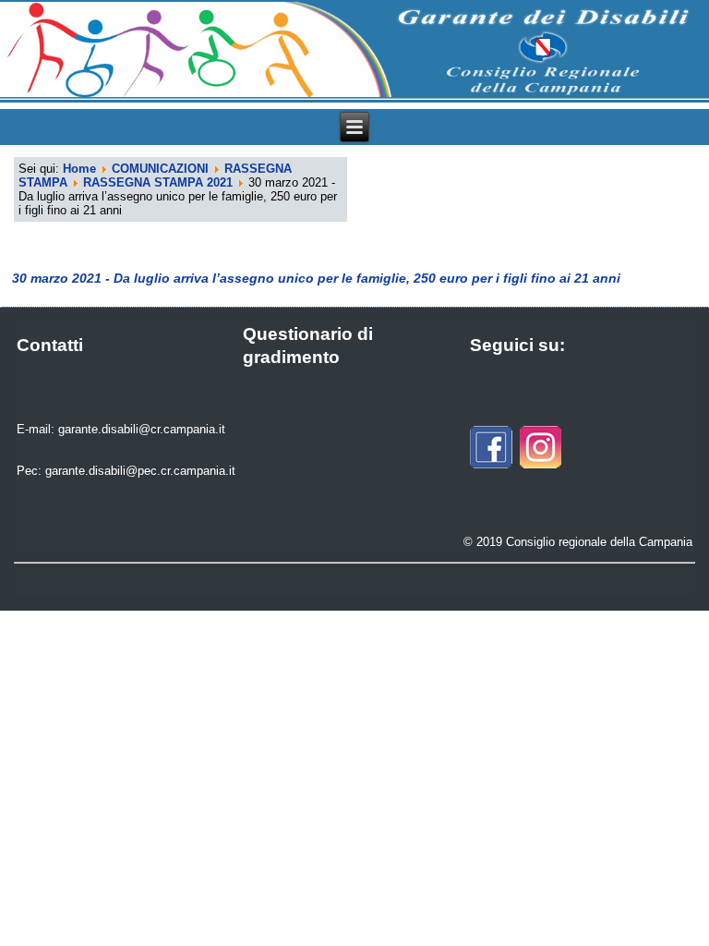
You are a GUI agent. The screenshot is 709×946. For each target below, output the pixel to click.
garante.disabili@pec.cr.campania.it (140, 471)
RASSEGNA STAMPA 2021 (158, 182)
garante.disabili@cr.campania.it (141, 429)
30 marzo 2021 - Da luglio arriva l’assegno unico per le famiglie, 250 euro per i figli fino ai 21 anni (316, 278)
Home (79, 169)
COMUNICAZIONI (160, 169)
